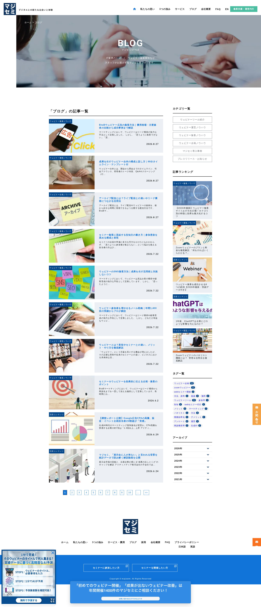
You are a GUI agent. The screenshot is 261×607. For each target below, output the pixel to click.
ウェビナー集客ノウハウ (192, 135)
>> (146, 492)
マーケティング (198, 409)
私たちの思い (147, 9)
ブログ (193, 9)
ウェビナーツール (184, 400)
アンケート (181, 421)
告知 (177, 404)
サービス (180, 9)
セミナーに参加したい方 (106, 567)
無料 (204, 396)
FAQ (218, 9)
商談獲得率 (181, 425)
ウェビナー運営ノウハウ (192, 127)
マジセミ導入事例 (192, 151)
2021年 (178, 479)
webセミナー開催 (184, 392)
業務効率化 (181, 417)
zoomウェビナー (184, 387)
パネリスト (181, 413)
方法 (194, 413)
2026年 (178, 448)
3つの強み (165, 9)
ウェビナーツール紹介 (192, 119)
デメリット (198, 417)
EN (227, 9)
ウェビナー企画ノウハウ (192, 143)
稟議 (194, 396)
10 (129, 492)
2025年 (178, 454)
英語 (192, 546)
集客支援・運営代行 (244, 9)
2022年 (178, 473)
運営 (194, 421)
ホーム (64, 542)
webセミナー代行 (194, 404)
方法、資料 (181, 396)
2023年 (178, 467)
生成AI (195, 425)
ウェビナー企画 (183, 383)
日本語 (182, 546)
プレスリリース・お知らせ (192, 158)
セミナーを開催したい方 (154, 567)
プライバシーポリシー (187, 542)
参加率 (203, 400)
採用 (143, 542)
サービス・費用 (116, 542)
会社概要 (206, 9)
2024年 (178, 460)
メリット (179, 409)
